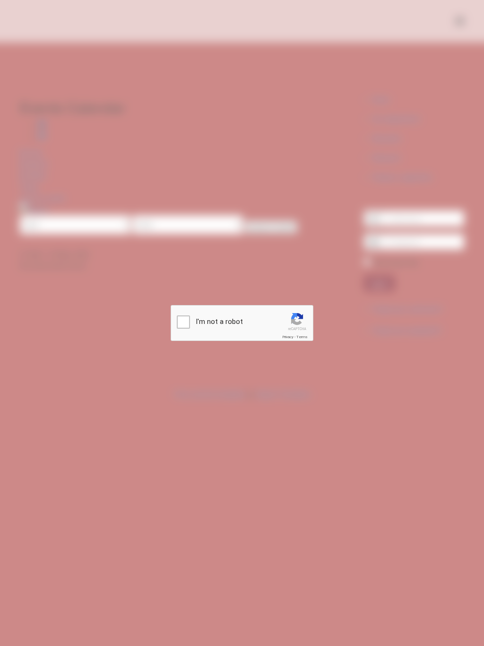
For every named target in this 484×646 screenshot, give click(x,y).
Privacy (288, 337)
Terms (302, 337)
